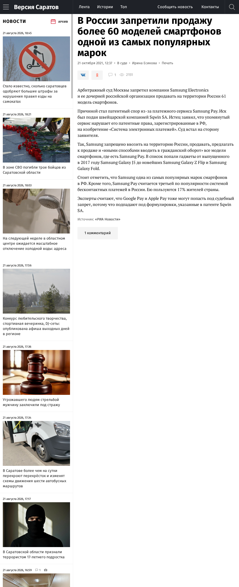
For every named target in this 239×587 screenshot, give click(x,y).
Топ (123, 6)
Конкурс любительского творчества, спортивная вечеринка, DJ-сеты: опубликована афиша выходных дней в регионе (36, 326)
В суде (122, 63)
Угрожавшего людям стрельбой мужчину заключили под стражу (31, 402)
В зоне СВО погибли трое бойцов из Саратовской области (34, 170)
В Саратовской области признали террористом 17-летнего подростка (34, 554)
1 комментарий (97, 233)
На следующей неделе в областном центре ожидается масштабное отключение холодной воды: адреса (35, 243)
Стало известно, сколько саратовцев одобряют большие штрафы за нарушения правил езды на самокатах (35, 94)
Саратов (36, 7)
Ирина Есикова (144, 63)
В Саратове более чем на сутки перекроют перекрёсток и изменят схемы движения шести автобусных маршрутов (34, 478)
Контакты (210, 6)
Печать (167, 63)
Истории (105, 6)
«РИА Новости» (107, 219)
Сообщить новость (175, 6)
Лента (84, 6)
